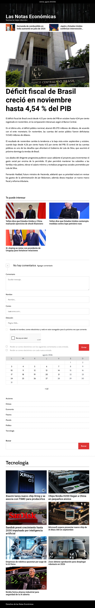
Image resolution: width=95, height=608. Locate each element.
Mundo (8, 420)
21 (59, 374)
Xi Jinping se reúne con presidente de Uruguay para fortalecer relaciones (23, 249)
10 (12, 370)
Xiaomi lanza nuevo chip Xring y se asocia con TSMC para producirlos (25, 497)
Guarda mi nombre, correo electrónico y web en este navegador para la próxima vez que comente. (48, 329)
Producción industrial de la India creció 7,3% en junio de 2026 (77, 28)
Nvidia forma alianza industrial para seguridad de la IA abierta (22, 593)
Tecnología (10, 431)
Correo (8, 306)
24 (12, 378)
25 (23, 378)
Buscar (8, 441)
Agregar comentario (45, 266)
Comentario (10, 274)
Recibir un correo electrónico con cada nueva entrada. (31, 350)
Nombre (9, 294)
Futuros (8, 415)
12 (34, 370)
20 (47, 374)
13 (46, 370)
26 (35, 378)
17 (11, 374)
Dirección (9, 318)
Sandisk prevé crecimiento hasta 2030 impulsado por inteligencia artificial (24, 530)
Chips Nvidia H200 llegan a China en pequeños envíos (67, 497)
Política (8, 425)
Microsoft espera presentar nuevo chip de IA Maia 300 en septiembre (67, 528)
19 (34, 374)
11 (23, 370)
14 (59, 370)
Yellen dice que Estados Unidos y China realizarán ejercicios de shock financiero (24, 222)
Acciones (9, 398)
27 (47, 378)
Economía (10, 409)
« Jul (46, 389)
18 (23, 374)
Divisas (8, 404)
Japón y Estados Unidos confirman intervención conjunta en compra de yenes (34, 28)
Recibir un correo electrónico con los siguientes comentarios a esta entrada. (39, 347)
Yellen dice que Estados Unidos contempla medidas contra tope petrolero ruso (69, 222)
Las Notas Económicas (31, 16)
